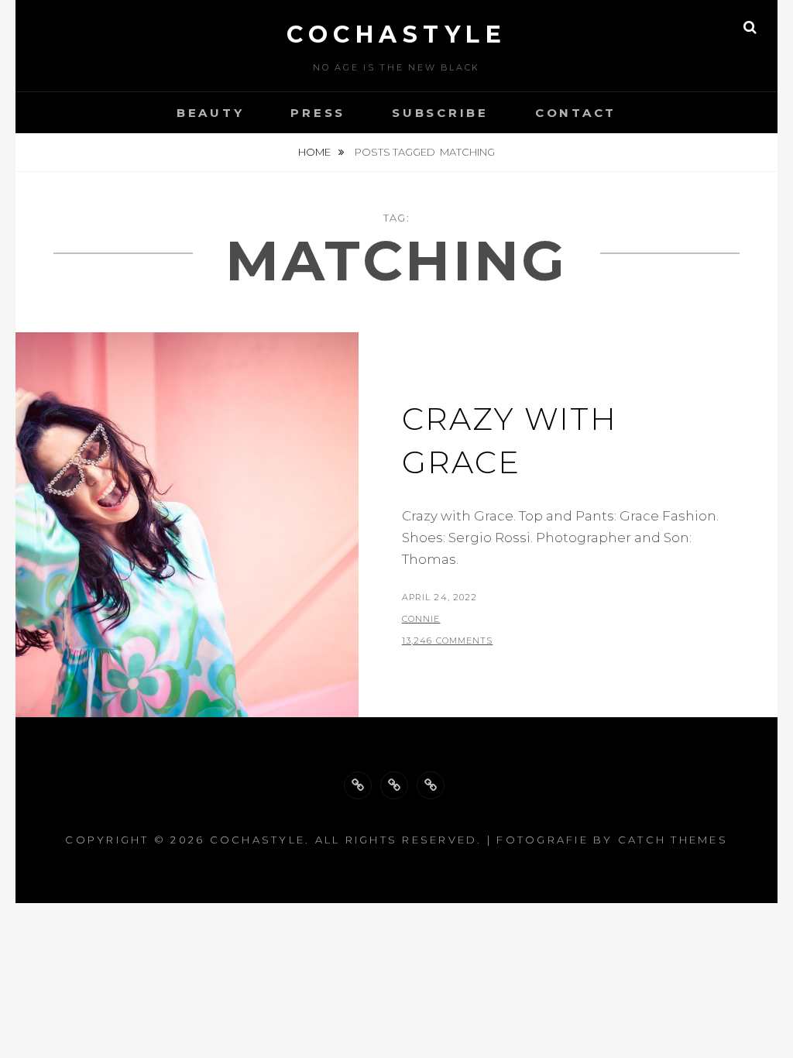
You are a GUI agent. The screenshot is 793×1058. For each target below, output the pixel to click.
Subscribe (440, 112)
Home (315, 152)
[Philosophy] (394, 785)
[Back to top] (358, 785)
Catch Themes (673, 839)
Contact (575, 112)
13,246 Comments (447, 640)
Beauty (211, 112)
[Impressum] (431, 785)
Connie (421, 618)
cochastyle (396, 34)
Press (317, 112)
